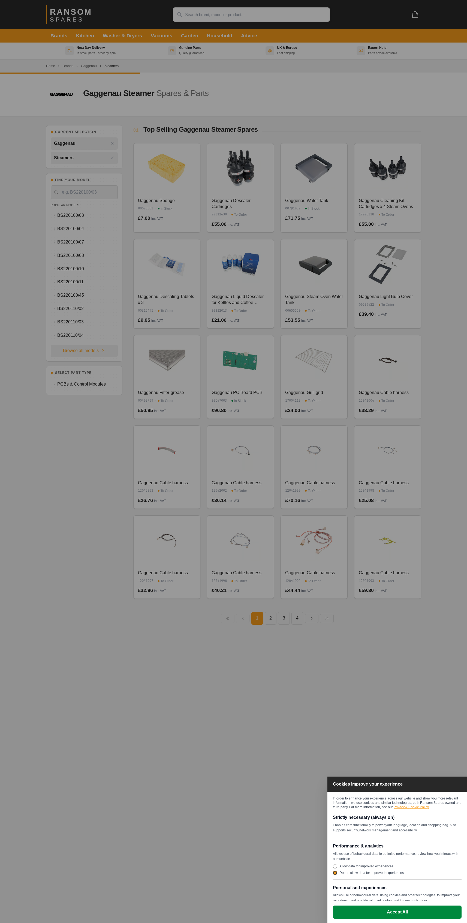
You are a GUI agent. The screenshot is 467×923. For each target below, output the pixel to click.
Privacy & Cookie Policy (411, 807)
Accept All (397, 912)
